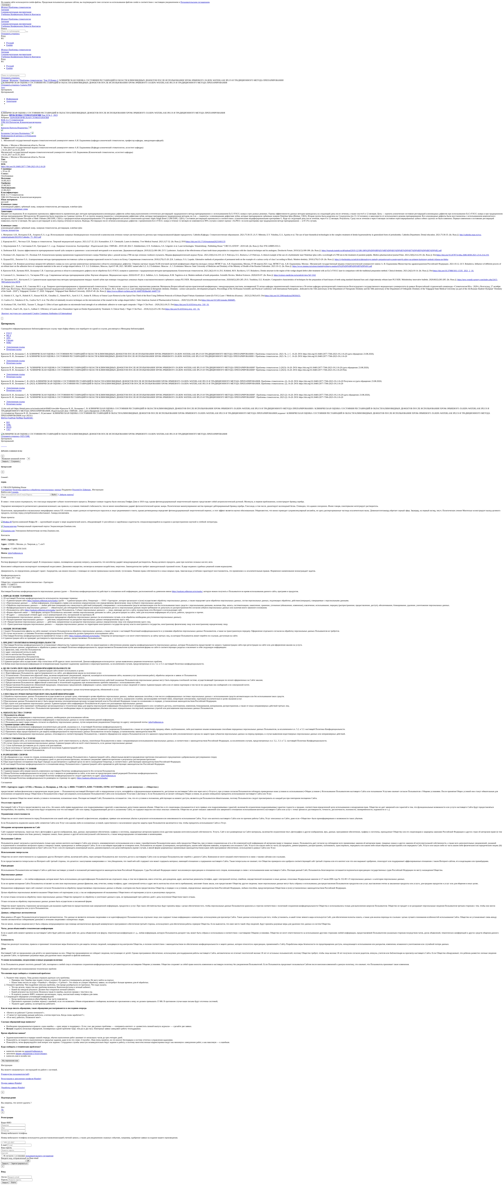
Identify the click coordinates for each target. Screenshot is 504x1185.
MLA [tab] (8, 335)
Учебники (6, 14)
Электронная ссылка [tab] (15, 347)
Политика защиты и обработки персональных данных (37, 490)
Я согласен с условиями (15, 1156)
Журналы (14, 80)
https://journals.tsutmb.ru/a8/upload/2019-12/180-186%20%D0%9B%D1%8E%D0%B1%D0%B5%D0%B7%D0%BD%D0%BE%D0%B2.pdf (382, 250)
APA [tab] (8, 338)
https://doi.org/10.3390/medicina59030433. (283, 295)
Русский (10, 43)
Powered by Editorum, (82, 490)
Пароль (4, 1180)
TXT (8, 429)
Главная (4, 80)
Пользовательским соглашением (194, 2)
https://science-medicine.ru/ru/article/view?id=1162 (295, 275)
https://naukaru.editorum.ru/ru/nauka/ (187, 591)
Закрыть (5, 461)
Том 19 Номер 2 (51, 80)
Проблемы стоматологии (31, 80)
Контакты (36, 14)
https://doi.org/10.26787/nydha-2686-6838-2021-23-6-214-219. (463, 255)
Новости (28, 14)
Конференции (17, 14)
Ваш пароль (6, 1148)
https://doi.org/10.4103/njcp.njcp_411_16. (182, 309)
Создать (14, 492)
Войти (54, 495)
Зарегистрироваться (19, 1164)
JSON (8, 427)
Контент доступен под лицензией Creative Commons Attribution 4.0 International (37, 313)
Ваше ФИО (6, 1122)
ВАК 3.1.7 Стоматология (12, 120)
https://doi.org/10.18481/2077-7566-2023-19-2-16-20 (23, 166)
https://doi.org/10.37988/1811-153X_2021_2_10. (453, 271)
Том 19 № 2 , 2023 (50, 115)
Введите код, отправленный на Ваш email (19, 1158)
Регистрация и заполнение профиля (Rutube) (21, 1079)
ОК (28, 1161)
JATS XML (25, 436)
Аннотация (11, 101)
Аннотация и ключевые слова (14, 209)
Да (2, 1109)
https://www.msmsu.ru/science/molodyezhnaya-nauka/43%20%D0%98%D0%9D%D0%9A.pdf (332, 266)
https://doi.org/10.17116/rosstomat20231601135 (205, 241)
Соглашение (6, 490)
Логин (4, 1177)
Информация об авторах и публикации (18, 136)
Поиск (4, 28)
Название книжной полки (13, 458)
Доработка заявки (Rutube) (13, 1087)
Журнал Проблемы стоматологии (16, 7)
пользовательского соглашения (39, 1156)
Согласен (6, 5)
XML (8, 425)
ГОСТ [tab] (9, 333)
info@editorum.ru (15, 553)
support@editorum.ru (33, 1051)
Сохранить (15, 461)
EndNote (12, 418)
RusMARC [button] (28, 418)
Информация (12, 99)
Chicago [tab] (9, 340)
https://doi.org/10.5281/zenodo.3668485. (218, 300)
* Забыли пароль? (66, 494)
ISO (8, 422)
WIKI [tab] (8, 342)
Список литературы (10, 230)
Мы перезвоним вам (10, 1061)
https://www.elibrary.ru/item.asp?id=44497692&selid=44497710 (133, 291)
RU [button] (2, 38)
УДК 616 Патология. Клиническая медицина (21, 122)
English (9, 45)
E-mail (4, 1145)
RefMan (19, 418)
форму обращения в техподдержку (31, 1053)
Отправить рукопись (10, 34)
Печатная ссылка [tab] (14, 349)
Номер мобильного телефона (14, 1133)
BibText (4, 418)
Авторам (5, 10)
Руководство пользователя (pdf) (15, 1074)
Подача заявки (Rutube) (11, 1083)
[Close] (2, 318)
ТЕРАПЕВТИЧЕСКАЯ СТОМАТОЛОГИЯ (29, 117)
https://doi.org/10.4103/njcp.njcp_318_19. (191, 304)
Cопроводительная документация (16, 12)
